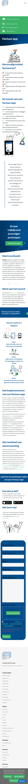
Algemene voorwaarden (7, 665)
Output (4, 720)
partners (14, 426)
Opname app (5, 689)
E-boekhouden (5, 755)
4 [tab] (14, 284)
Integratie (4, 722)
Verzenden (6, 636)
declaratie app (10, 467)
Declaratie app (5, 691)
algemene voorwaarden (16, 624)
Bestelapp (4, 694)
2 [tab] (11, 284)
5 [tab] (16, 284)
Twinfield (4, 760)
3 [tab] (13, 284)
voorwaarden (5, 518)
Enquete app (5, 697)
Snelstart (4, 757)
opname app (5, 465)
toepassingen (18, 469)
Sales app (4, 702)
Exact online (5, 752)
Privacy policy (14, 780)
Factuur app (5, 686)
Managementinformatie (7, 728)
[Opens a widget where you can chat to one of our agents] (22, 781)
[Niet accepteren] (26, 776)
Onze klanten (5, 767)
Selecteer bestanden (13, 613)
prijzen (16, 516)
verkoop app (5, 683)
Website (4, 733)
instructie (4, 725)
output (9, 424)
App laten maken (6, 675)
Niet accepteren (18, 776)
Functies (4, 714)
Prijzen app (4, 709)
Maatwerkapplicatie (6, 731)
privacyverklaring (8, 626)
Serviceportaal (5, 736)
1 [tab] (9, 284)
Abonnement (5, 712)
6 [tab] (18, 284)
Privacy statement (18, 665)
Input (3, 717)
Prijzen (4, 706)
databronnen (11, 416)
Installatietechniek (6, 743)
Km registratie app (6, 700)
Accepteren (8, 776)
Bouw (3, 745)
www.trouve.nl (13, 293)
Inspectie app (5, 681)
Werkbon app (5, 678)
